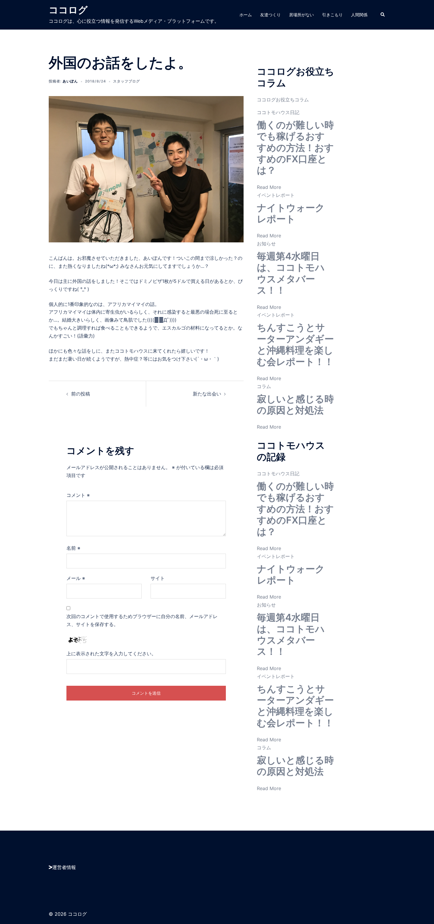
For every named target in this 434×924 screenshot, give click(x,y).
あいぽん (70, 81)
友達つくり (270, 14)
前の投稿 (80, 394)
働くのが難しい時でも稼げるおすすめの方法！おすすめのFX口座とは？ (295, 147)
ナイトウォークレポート (291, 213)
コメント (78, 495)
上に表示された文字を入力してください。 (111, 653)
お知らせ (266, 244)
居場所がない (301, 14)
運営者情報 (64, 867)
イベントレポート (276, 195)
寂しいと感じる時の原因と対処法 (295, 404)
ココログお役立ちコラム (283, 100)
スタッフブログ (126, 81)
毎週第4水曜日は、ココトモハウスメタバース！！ (291, 273)
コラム (264, 386)
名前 (73, 548)
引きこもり (332, 14)
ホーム (245, 14)
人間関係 (359, 14)
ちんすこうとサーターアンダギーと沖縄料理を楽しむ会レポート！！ (295, 344)
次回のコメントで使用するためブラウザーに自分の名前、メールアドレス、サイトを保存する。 (142, 620)
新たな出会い (207, 394)
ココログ (68, 10)
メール (75, 578)
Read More (269, 187)
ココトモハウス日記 (278, 112)
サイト (158, 578)
